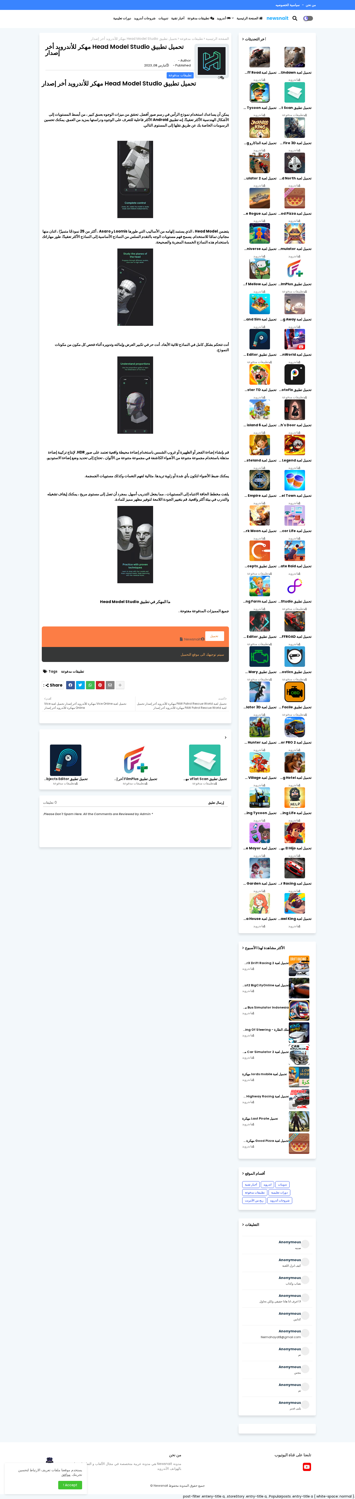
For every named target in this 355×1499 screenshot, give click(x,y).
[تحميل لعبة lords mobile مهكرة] (299, 1077)
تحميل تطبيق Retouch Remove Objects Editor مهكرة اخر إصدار (65, 779)
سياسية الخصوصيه (288, 5)
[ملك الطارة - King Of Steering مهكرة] (299, 1032)
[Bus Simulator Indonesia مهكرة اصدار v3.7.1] (299, 1010)
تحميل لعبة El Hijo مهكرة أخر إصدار (294, 848)
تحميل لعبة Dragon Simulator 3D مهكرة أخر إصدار (259, 707)
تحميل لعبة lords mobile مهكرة (264, 1074)
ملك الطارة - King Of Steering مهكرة (265, 1030)
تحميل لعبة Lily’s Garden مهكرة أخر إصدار (259, 883)
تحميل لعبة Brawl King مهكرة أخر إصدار (294, 918)
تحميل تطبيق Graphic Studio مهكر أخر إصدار (294, 601)
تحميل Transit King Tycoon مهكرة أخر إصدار (259, 813)
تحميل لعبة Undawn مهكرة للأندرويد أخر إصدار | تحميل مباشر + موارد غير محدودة (294, 72)
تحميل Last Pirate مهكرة (260, 1118)
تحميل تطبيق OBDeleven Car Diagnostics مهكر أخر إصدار (294, 672)
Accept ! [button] (70, 1485)
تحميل (214, 636)
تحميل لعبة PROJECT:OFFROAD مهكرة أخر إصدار (294, 636)
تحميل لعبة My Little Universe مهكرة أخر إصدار (259, 249)
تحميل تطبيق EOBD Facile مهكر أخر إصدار (294, 707)
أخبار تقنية (178, 18)
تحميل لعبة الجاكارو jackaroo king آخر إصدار (259, 143)
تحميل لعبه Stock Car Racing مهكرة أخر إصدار (294, 883)
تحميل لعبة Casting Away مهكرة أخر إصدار (294, 319)
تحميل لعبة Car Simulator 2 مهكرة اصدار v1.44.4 (265, 1052)
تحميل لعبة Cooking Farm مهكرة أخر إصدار (259, 601)
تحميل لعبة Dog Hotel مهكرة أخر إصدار (294, 777)
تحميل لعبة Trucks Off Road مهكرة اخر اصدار (259, 72)
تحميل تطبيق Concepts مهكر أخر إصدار (259, 566)
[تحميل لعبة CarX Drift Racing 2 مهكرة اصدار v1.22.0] (299, 966)
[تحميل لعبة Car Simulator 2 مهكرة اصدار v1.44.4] (299, 1054)
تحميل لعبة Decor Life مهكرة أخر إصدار (294, 531)
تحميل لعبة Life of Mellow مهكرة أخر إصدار (259, 284)
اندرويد (267, 1184)
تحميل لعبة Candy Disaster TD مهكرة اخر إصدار (259, 390)
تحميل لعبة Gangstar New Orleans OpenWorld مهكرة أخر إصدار (294, 354)
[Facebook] (70, 685)
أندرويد (222, 18)
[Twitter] (80, 685)
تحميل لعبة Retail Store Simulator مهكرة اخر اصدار (294, 249)
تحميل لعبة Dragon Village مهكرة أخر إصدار (259, 777)
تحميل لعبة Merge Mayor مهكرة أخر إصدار (259, 848)
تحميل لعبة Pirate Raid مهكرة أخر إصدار (294, 566)
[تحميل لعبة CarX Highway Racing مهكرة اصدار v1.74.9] (299, 1099)
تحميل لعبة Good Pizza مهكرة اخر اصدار (294, 213)
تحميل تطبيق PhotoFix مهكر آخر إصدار (294, 390)
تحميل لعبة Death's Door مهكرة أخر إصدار (294, 425)
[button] (298, 18)
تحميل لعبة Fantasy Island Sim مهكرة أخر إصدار (259, 319)
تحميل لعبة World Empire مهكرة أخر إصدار (259, 495)
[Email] (110, 685)
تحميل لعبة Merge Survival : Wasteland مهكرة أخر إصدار (259, 460)
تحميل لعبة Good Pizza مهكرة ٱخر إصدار (265, 1141)
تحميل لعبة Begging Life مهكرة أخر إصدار (294, 813)
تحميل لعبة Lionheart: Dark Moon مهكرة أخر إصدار (259, 531)
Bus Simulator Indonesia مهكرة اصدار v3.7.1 (265, 1007)
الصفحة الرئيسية (248, 18)
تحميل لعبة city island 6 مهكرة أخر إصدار (259, 425)
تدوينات (163, 18)
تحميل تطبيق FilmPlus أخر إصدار (135, 779)
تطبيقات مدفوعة (198, 18)
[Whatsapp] (90, 685)
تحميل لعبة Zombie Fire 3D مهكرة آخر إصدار (294, 143)
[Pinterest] (100, 685)
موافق (66, 1474)
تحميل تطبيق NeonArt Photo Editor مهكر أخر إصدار (259, 636)
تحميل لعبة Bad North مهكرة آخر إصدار (294, 178)
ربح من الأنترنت (254, 1200)
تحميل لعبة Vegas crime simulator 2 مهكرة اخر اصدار (259, 178)
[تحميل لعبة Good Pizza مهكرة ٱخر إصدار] (299, 1143)
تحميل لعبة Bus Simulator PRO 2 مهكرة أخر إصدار (294, 742)
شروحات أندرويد (145, 18)
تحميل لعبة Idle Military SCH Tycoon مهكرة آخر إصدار (259, 108)
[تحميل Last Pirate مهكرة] (299, 1121)
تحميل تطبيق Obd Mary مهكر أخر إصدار (259, 672)
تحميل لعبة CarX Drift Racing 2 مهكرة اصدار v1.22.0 (265, 963)
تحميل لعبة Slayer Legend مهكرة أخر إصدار (294, 460)
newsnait (278, 18)
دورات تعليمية (122, 18)
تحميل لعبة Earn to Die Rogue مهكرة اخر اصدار (259, 213)
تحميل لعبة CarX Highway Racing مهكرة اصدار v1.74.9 (265, 1096)
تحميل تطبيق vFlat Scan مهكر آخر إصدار (204, 779)
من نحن (310, 5)
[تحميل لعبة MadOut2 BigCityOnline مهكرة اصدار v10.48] (299, 988)
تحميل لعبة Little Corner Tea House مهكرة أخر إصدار (259, 918)
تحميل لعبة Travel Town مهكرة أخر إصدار (294, 495)
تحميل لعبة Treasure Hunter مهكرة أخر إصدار (259, 742)
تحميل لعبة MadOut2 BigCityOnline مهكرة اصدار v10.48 (265, 985)
